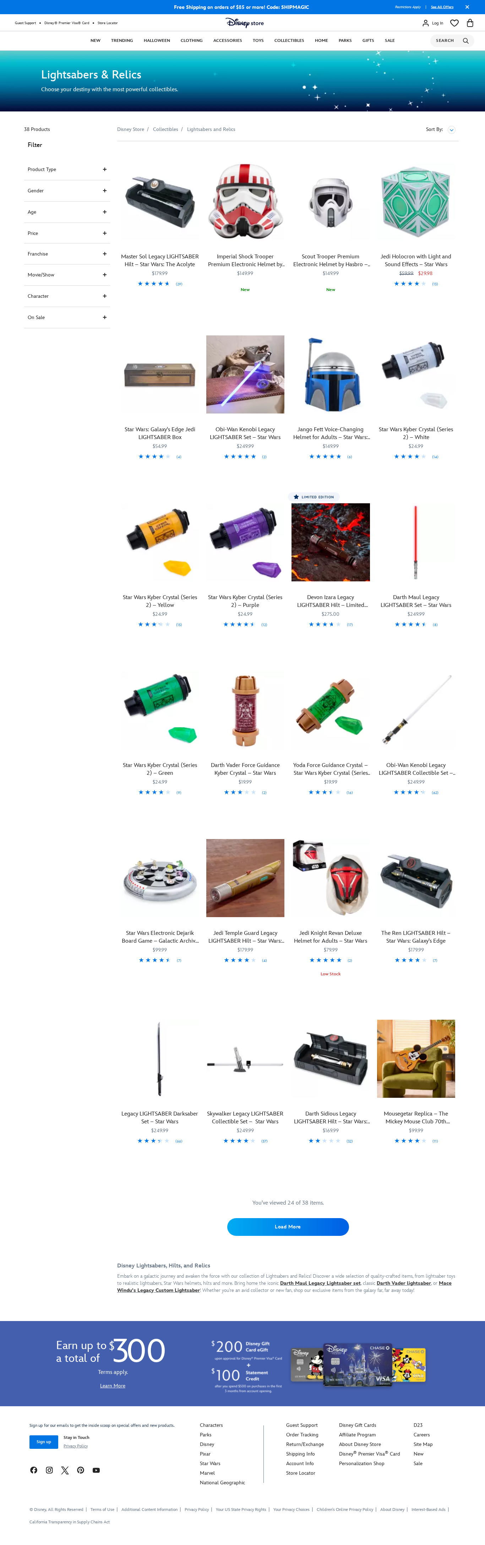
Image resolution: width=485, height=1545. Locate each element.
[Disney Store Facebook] (33, 1470)
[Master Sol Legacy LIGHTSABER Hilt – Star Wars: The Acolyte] (160, 202)
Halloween (157, 40)
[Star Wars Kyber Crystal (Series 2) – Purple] (245, 542)
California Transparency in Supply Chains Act (69, 1522)
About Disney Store (360, 1444)
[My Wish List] (454, 23)
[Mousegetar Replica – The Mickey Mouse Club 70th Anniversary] (416, 1059)
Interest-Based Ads (429, 1509)
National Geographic (222, 1483)
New (95, 40)
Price (33, 233)
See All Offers (442, 7)
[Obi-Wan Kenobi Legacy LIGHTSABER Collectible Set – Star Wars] (416, 710)
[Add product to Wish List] (194, 156)
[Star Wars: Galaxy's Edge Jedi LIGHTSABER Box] (160, 374)
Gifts (368, 40)
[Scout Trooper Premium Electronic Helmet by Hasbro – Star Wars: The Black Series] (330, 202)
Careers (422, 1435)
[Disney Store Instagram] (49, 1470)
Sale (390, 40)
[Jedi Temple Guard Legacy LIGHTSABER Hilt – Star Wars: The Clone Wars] (245, 878)
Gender (36, 191)
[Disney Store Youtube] (96, 1470)
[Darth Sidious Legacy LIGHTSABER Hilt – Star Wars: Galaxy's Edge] (330, 1059)
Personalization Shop (362, 1464)
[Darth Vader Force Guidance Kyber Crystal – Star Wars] (245, 710)
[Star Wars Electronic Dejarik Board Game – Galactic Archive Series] (160, 878)
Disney (207, 1444)
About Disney (392, 1509)
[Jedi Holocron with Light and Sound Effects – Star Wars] (416, 202)
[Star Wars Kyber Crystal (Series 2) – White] (416, 374)
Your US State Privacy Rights (241, 1509)
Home (321, 40)
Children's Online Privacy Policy (345, 1509)
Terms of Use (102, 1509)
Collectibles (289, 40)
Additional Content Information (149, 1509)
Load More (288, 1227)
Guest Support (25, 23)
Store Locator (108, 23)
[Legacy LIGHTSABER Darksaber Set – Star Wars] (160, 1059)
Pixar (205, 1454)
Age (32, 212)
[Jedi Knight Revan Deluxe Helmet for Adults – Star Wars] (330, 878)
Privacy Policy (76, 1446)
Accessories (227, 40)
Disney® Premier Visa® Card (66, 23)
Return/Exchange (305, 1444)
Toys (258, 40)
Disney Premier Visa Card (369, 1454)
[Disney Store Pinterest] (80, 1470)
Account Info (300, 1464)
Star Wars (210, 1464)
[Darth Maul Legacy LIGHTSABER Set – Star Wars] (416, 542)
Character (38, 296)
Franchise (38, 254)
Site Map (423, 1444)
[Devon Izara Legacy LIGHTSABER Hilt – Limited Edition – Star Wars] (330, 542)
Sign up (44, 1442)
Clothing (192, 40)
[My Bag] (470, 23)
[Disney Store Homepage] (244, 23)
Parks (345, 40)
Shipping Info (300, 1454)
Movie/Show (41, 275)
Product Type (42, 169)
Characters (211, 1425)
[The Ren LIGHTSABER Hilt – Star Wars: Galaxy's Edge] (416, 878)
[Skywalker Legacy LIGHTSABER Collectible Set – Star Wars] (245, 1059)
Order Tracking (302, 1435)
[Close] (465, 9)
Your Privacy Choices (291, 1509)
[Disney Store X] (65, 1470)
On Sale (36, 317)
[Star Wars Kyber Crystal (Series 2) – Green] (160, 710)
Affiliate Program (357, 1435)
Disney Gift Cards (357, 1425)
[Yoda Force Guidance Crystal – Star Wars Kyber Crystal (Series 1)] (330, 710)
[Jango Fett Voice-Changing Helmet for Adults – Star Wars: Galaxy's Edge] (330, 374)
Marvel (207, 1473)
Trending (122, 40)
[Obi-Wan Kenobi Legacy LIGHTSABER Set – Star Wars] (245, 374)
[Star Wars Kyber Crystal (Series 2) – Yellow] (160, 542)
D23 (418, 1425)
